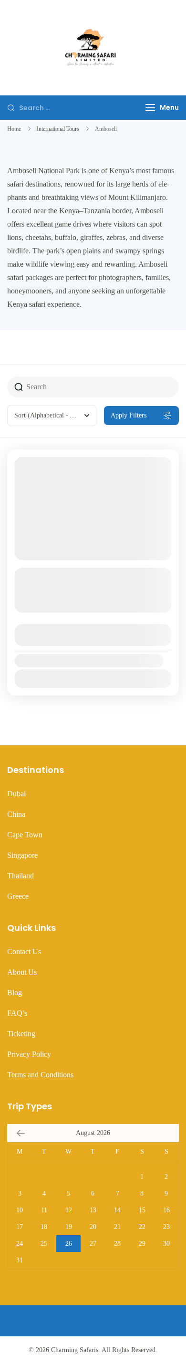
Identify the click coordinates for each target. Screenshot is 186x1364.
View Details (93, 634)
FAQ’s (17, 1013)
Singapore (22, 855)
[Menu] (150, 107)
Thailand (20, 876)
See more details (88, 605)
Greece (18, 896)
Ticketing (21, 1034)
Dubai (16, 794)
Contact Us (24, 952)
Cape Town (24, 835)
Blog (14, 993)
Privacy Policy (29, 1054)
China (16, 814)
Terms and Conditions (40, 1075)
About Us (22, 972)
